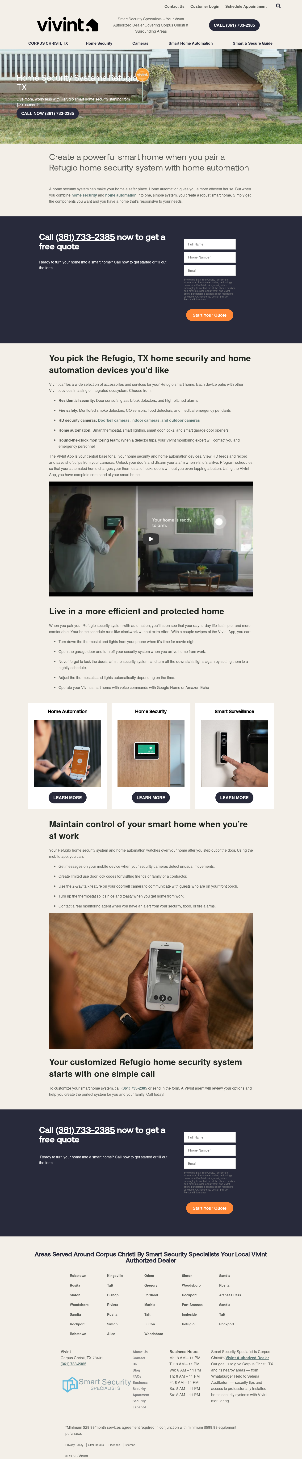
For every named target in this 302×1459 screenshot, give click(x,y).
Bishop (113, 1295)
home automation (121, 195)
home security (84, 195)
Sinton (187, 1275)
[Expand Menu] (114, 43)
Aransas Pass (230, 1295)
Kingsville (115, 1275)
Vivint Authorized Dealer (247, 1357)
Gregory (150, 1285)
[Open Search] (278, 6)
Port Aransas (192, 1304)
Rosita (75, 1285)
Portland (151, 1295)
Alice (111, 1333)
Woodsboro (191, 1285)
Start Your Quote (209, 315)
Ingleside (189, 1314)
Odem (149, 1275)
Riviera (112, 1304)
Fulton (149, 1324)
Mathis (149, 1304)
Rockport (189, 1295)
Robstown (78, 1275)
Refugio (188, 1324)
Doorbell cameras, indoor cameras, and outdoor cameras (149, 420)
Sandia (224, 1275)
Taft (110, 1285)
